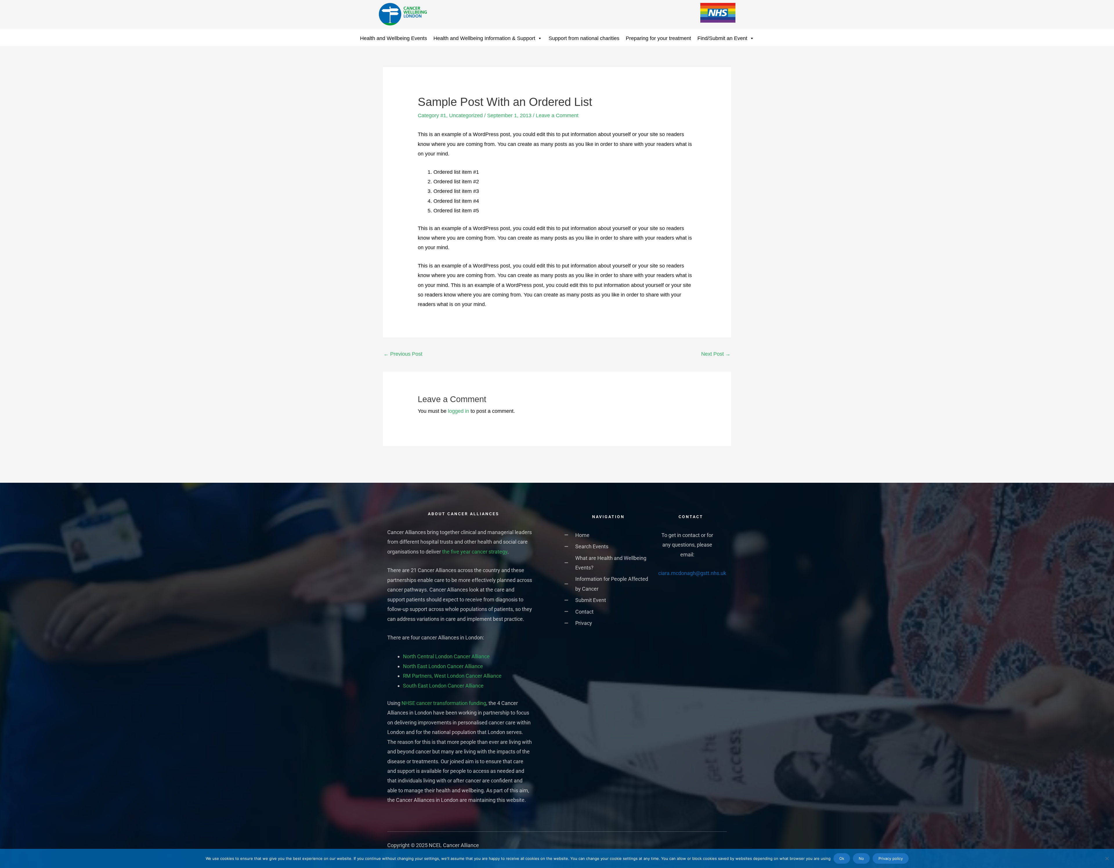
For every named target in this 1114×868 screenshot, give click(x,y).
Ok (841, 858)
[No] (1107, 858)
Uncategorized (466, 115)
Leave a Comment (557, 115)
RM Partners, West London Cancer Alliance (452, 676)
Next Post (715, 354)
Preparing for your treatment (658, 38)
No (861, 858)
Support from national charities (584, 38)
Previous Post (403, 354)
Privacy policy (890, 858)
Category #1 (432, 115)
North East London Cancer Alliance (443, 666)
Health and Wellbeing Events (393, 38)
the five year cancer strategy (474, 552)
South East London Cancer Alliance (443, 686)
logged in (458, 411)
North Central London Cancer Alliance (446, 656)
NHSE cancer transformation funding (444, 703)
